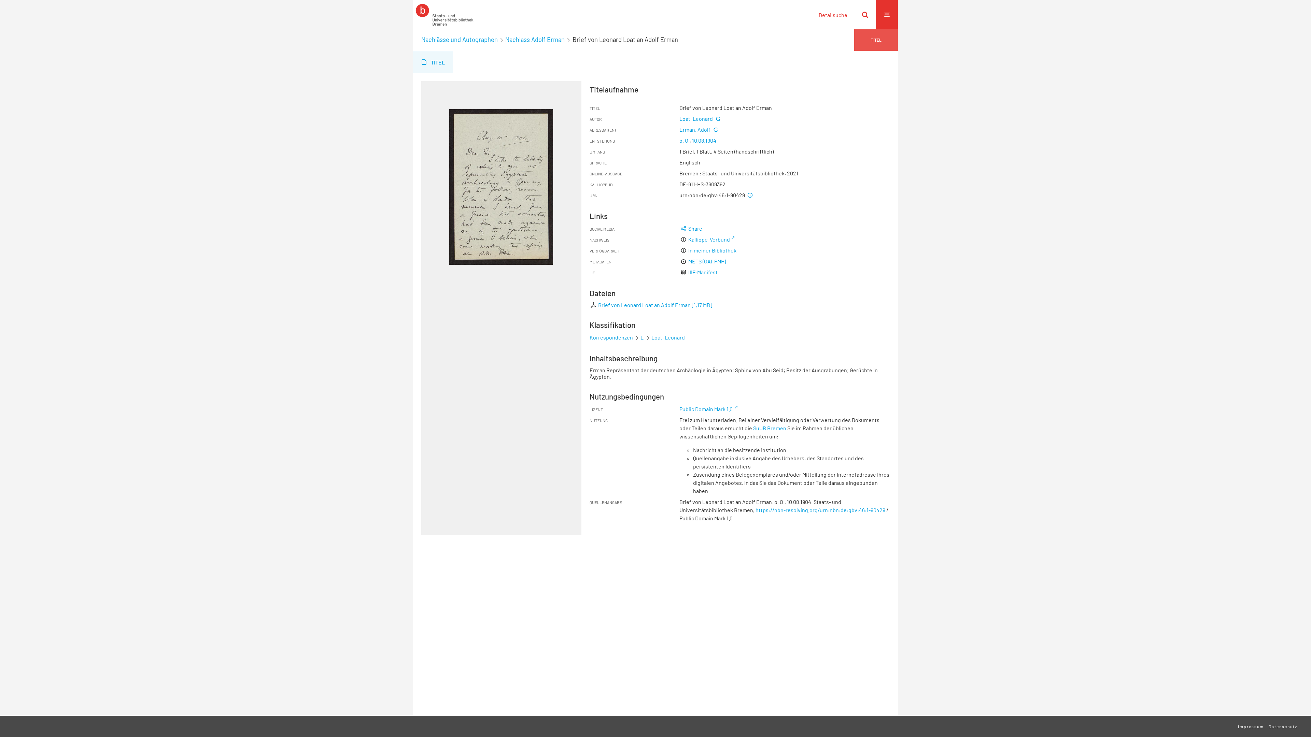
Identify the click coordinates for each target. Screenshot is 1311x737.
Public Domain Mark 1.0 (706, 409)
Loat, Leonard (696, 118)
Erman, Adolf (694, 129)
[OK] (865, 14)
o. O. (684, 140)
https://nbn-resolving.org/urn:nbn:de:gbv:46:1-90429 (820, 510)
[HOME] (444, 14)
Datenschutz (1283, 726)
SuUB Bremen (769, 428)
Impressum (1251, 726)
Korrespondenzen (611, 337)
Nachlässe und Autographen (459, 39)
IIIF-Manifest (703, 272)
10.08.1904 (704, 140)
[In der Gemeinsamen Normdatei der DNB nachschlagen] (717, 118)
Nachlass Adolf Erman (535, 39)
